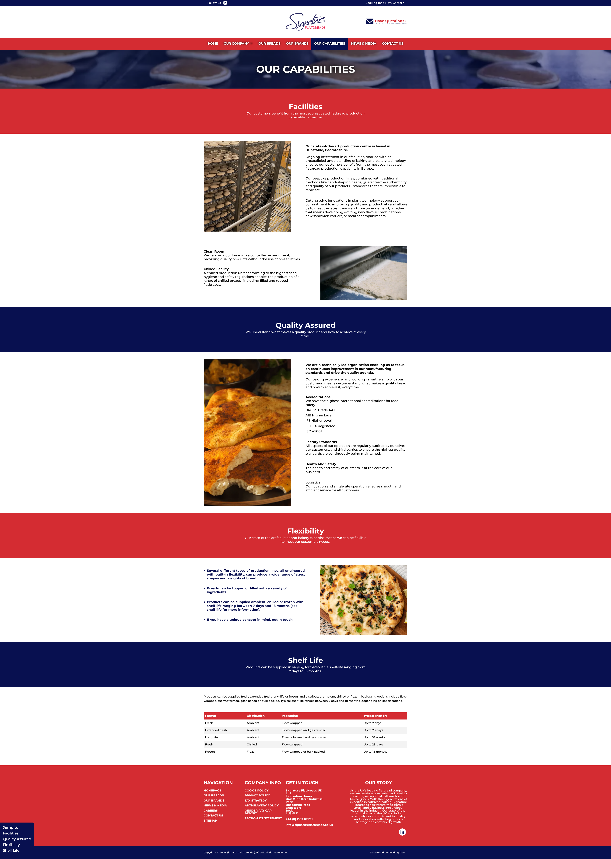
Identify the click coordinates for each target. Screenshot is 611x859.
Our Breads (269, 43)
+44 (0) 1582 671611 (299, 819)
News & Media (363, 43)
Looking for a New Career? (385, 2)
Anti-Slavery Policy (262, 805)
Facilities (10, 833)
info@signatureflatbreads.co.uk (309, 825)
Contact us (392, 43)
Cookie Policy (256, 790)
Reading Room (397, 852)
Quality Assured (17, 839)
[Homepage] (305, 22)
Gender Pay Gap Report (258, 812)
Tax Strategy (256, 800)
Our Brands (297, 43)
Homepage (212, 790)
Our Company (236, 43)
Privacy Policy (257, 795)
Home (213, 43)
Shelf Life (11, 850)
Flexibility (11, 845)
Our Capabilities (329, 43)
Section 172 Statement (263, 818)
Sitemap (210, 820)
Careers (211, 810)
